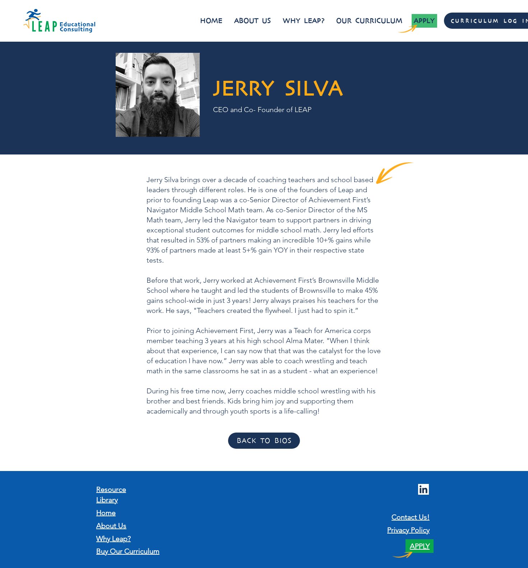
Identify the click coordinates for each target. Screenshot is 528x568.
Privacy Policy (408, 530)
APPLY (420, 546)
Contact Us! (411, 517)
